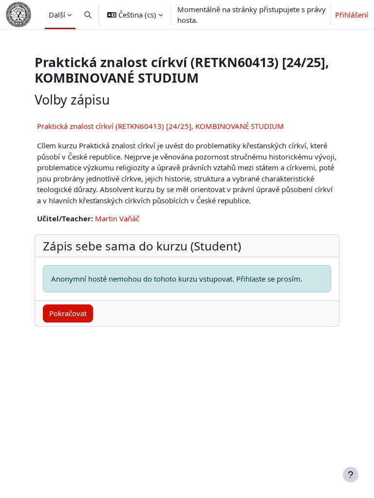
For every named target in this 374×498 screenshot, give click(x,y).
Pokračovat (68, 313)
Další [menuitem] (57, 14)
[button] (87, 14)
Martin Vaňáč (117, 218)
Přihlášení (351, 14)
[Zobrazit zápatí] (350, 474)
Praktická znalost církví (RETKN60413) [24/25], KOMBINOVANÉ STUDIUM (160, 126)
